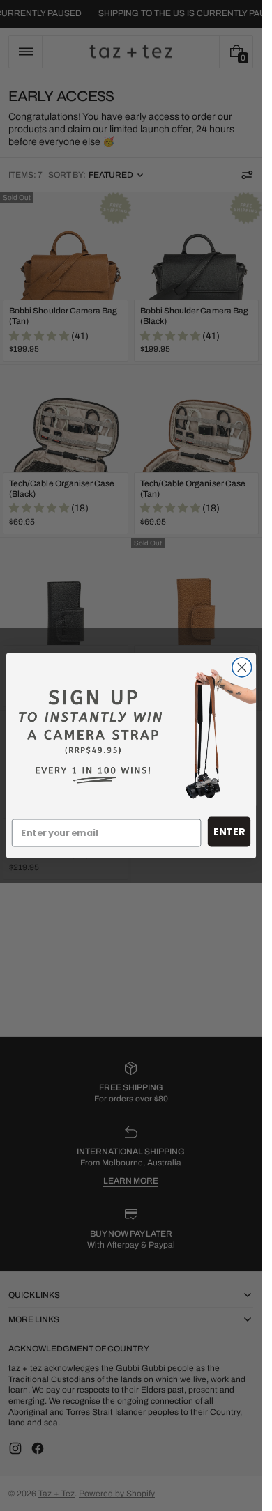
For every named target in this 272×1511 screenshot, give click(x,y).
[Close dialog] (241, 667)
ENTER (228, 832)
